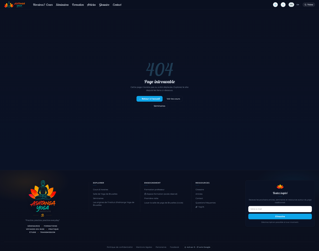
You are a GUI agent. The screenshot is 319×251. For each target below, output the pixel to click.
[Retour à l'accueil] (14, 4)
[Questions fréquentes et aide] (275, 4)
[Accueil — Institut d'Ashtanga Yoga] (42, 196)
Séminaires (62, 5)
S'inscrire (280, 216)
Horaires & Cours (43, 5)
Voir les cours (173, 99)
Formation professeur (154, 189)
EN (298, 5)
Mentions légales (144, 247)
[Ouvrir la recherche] (283, 4)
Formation (78, 5)
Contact (117, 5)
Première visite (151, 198)
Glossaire (104, 5)
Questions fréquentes (206, 203)
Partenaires (161, 247)
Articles (91, 5)
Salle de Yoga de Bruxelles (105, 194)
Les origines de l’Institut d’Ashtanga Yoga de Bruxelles (113, 203)
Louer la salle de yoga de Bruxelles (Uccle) (163, 203)
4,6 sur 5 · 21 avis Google (199, 247)
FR (291, 5)
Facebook (174, 247)
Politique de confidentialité (120, 247)
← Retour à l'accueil (149, 99)
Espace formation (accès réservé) (161, 194)
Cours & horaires (100, 189)
